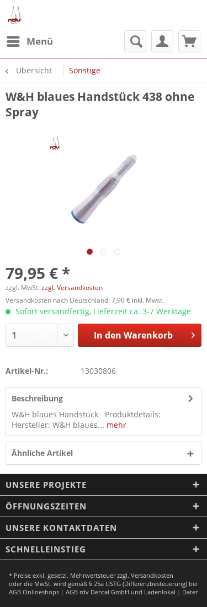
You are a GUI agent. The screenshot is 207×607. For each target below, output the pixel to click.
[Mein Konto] (162, 41)
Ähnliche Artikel (42, 453)
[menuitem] (29, 41)
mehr (115, 425)
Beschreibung (37, 398)
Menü (39, 41)
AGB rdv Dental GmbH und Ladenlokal (121, 592)
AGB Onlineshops (34, 592)
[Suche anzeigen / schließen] (135, 41)
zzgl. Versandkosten (72, 287)
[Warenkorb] (189, 41)
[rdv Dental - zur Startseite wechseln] (15, 15)
